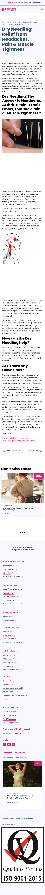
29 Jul (38, 763)
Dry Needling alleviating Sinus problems (18, 440)
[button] (20, 532)
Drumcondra (21, 419)
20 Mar (39, 476)
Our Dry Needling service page (15, 438)
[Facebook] (4, 744)
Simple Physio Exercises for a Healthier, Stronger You (20, 797)
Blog (3, 22)
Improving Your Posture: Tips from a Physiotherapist (18, 509)
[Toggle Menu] (42, 9)
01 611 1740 (17, 3)
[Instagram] (13, 744)
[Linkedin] (9, 744)
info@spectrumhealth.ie (31, 3)
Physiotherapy (12, 22)
